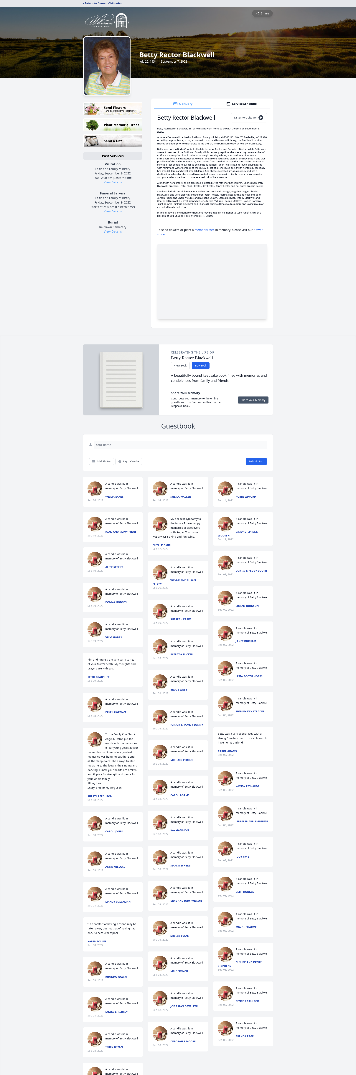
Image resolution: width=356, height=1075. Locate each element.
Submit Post (256, 461)
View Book (180, 365)
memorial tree (205, 230)
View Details (113, 182)
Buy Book (200, 365)
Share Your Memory (253, 400)
